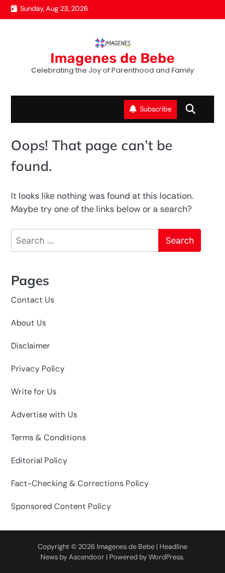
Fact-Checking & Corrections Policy (80, 483)
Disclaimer (30, 345)
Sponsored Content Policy (61, 506)
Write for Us (33, 391)
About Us (28, 322)
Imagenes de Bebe (112, 58)
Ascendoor (86, 557)
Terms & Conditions (48, 437)
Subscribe (155, 109)
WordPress (166, 557)
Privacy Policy (37, 368)
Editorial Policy (39, 460)
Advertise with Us (44, 414)
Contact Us (32, 299)
